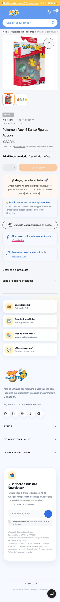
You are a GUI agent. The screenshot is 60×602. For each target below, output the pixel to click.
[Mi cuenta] (49, 12)
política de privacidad (37, 521)
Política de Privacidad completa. (20, 552)
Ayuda (8, 426)
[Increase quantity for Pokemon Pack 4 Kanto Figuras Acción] (14, 168)
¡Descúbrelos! (18, 240)
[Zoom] (49, 43)
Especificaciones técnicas (18, 280)
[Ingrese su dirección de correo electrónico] (48, 514)
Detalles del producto (15, 269)
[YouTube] (23, 413)
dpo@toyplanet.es (31, 549)
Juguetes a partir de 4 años (22, 32)
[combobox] (30, 23)
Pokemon (7, 120)
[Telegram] (40, 413)
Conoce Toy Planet (17, 439)
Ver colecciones (19, 256)
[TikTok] (32, 413)
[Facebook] (7, 413)
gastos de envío (19, 146)
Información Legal (17, 452)
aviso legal (17, 524)
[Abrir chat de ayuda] (51, 593)
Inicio (4, 32)
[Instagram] (15, 413)
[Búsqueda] (53, 23)
